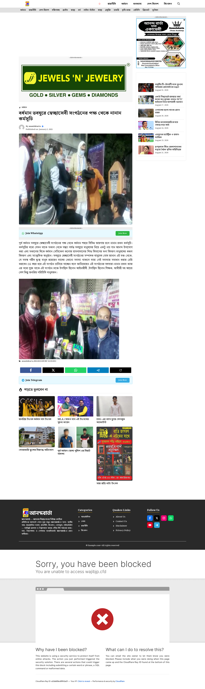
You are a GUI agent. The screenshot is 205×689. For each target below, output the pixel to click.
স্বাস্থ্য (73, 10)
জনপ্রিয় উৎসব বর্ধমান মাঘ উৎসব (35, 419)
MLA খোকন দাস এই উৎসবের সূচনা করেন (73, 420)
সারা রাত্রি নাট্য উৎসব (107, 483)
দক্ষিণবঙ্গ (56, 10)
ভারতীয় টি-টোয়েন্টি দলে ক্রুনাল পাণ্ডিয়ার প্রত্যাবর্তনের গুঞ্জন (169, 86)
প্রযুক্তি (108, 10)
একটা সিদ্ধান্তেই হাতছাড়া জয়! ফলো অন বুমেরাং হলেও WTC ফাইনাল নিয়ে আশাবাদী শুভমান (169, 99)
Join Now (122, 233)
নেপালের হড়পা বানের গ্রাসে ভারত (167, 111)
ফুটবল (155, 10)
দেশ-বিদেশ (152, 4)
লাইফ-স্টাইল (89, 10)
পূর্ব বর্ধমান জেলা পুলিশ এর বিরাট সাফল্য (74, 452)
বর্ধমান (124, 4)
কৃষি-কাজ (126, 10)
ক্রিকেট (146, 10)
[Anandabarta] (27, 4)
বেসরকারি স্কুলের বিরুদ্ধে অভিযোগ (36, 450)
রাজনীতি (112, 4)
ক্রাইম (65, 10)
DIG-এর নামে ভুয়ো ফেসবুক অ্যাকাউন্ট (111, 420)
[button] (179, 4)
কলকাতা (137, 4)
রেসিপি (136, 10)
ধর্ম (79, 10)
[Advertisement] (77, 33)
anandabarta (35, 126)
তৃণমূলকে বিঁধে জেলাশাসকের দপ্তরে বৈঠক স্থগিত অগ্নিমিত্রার (168, 148)
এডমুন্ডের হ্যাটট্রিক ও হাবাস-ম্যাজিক (167, 136)
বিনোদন (168, 4)
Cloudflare (120, 681)
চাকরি (116, 10)
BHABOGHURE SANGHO (45, 361)
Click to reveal (84, 681)
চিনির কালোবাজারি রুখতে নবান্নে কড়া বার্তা (166, 124)
